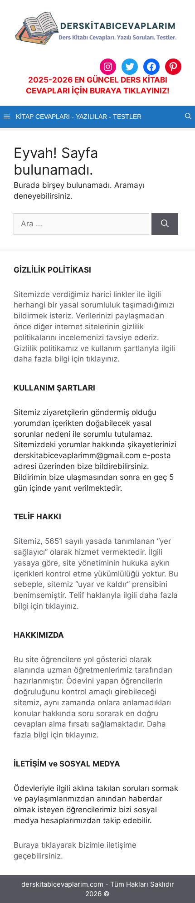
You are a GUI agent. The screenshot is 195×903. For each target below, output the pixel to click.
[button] (188, 117)
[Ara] (164, 224)
